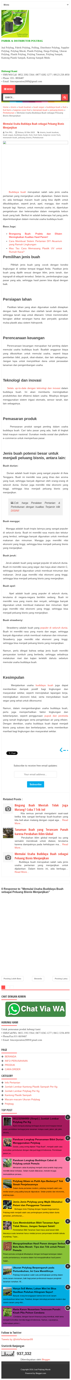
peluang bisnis (25, 138)
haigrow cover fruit (51, 135)
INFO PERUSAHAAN (16, 1060)
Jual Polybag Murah (42, 1369)
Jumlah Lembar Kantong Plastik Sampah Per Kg (31, 1086)
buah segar (8, 135)
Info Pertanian (12, 1082)
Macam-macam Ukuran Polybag (22, 1099)
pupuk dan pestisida (56, 715)
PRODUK (10, 1065)
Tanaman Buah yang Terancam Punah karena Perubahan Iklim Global (41, 831)
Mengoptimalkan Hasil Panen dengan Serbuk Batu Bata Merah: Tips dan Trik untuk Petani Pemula (39, 1247)
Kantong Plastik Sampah (18, 1095)
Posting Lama (61, 979)
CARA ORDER (13, 1069)
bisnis (42, 132)
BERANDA (10, 1056)
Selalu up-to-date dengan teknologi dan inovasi (34, 388)
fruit (31, 135)
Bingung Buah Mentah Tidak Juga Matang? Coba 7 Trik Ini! (41, 807)
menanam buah (10, 138)
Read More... (22, 872)
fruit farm (38, 135)
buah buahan (53, 132)
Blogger (46, 1359)
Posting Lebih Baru (12, 979)
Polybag (9, 1103)
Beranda (38, 979)
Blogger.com (41, 1373)
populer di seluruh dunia (53, 627)
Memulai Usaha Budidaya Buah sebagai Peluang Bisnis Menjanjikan (41, 856)
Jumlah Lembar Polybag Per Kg (22, 1091)
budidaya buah (21, 135)
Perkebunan (38, 138)
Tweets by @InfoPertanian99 (17, 1339)
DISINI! (15, 510)
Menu (9, 89)
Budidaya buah (18, 192)
